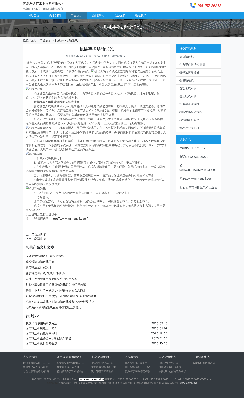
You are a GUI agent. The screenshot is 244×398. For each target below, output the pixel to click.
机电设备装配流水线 (170, 367)
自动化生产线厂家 (169, 362)
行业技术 (119, 15)
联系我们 (140, 15)
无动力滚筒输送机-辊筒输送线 (45, 256)
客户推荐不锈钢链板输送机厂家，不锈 (146, 371)
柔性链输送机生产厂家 (137, 367)
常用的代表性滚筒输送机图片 (39, 367)
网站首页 (33, 15)
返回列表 (40, 234)
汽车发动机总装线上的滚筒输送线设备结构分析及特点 (60, 301)
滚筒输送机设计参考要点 (41, 343)
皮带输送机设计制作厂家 (70, 362)
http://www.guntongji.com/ (69, 218)
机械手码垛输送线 (66, 40)
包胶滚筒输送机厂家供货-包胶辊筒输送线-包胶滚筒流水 (61, 296)
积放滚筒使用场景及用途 (41, 323)
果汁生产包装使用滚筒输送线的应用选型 (51, 279)
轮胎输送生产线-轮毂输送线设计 (46, 273)
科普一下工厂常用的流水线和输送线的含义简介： (57, 290)
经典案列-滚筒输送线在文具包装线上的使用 (53, 307)
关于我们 (55, 15)
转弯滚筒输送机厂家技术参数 (39, 362)
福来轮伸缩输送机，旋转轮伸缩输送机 (112, 367)
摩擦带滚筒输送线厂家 (40, 261)
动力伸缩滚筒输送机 (102, 371)
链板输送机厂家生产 (136, 362)
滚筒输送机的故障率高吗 (41, 333)
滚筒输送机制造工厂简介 (41, 328)
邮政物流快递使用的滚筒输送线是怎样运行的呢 (56, 284)
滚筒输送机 (52, 383)
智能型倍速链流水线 (204, 362)
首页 (33, 40)
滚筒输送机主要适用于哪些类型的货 (48, 338)
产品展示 (76, 15)
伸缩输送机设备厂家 (102, 362)
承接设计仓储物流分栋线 (172, 371)
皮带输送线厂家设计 (38, 267)
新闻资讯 (98, 15)
